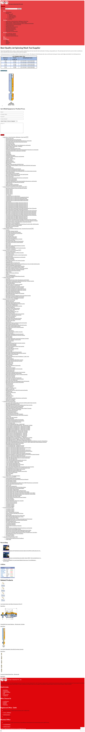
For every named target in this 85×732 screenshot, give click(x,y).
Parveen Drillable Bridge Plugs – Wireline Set (10, 674)
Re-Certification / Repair (11, 33)
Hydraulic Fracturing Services (12, 35)
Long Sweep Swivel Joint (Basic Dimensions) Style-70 (11, 604)
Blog (4, 36)
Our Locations (6, 39)
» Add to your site (12, 577)
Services (5, 32)
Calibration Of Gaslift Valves (12, 31)
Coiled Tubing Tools (10, 25)
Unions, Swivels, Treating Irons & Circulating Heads (16, 22)
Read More (3, 606)
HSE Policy (10, 14)
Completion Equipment (10, 27)
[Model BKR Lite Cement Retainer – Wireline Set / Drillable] (9, 622)
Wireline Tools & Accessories (12, 26)
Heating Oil (3, 572)
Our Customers (9, 18)
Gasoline (2, 571)
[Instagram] (1, 729)
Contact (5, 38)
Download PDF (4, 70)
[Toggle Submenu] (27, 137)
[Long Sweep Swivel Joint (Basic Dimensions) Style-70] (3, 601)
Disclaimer (5, 690)
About (4, 11)
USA (7, 40)
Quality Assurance (12, 16)
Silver (2, 575)
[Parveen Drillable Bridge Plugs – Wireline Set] (2, 672)
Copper (2, 576)
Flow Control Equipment (11, 29)
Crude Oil (3, 569)
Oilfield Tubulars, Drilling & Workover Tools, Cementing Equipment (20, 23)
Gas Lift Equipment (10, 30)
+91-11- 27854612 (7, 712)
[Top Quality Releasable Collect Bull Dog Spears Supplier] (4, 647)
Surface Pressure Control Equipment (13, 24)
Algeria (7, 41)
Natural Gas (3, 570)
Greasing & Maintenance (11, 34)
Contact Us (3, 6)
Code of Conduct (12, 15)
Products (5, 20)
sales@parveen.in (6, 726)
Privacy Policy (11, 17)
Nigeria (7, 43)
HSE (4, 693)
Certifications (8, 12)
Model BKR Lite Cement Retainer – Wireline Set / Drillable (13, 624)
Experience (5, 704)
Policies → (9, 13)
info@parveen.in (6, 714)
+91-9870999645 (6, 724)
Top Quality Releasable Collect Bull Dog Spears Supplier (12, 649)
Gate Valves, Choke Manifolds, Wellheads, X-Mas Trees (17, 21)
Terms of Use (5, 694)
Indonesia (8, 42)
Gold (2, 574)
